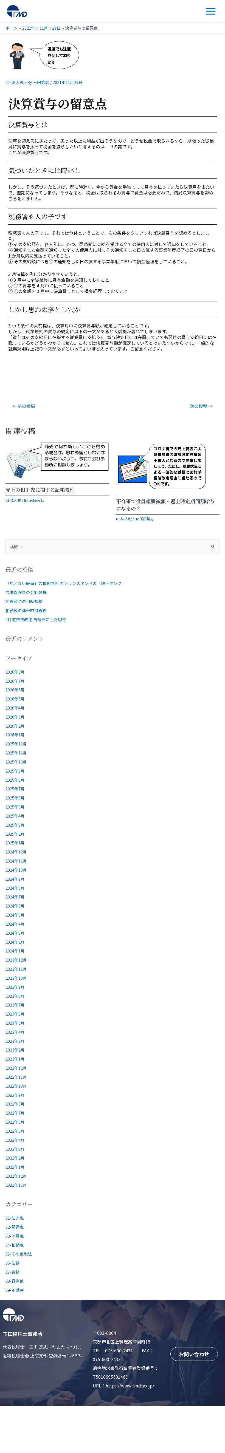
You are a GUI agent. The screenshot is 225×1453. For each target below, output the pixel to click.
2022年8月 (15, 1104)
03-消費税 (14, 1236)
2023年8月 (15, 996)
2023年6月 (15, 1014)
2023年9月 (15, 987)
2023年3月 (15, 1041)
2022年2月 (15, 1158)
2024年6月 (15, 906)
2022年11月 (16, 1077)
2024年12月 (16, 852)
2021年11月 (16, 1185)
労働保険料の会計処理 (26, 592)
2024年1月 (15, 951)
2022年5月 (15, 1131)
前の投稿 (23, 406)
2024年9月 (15, 879)
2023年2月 (15, 1050)
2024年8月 (15, 888)
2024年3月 (15, 933)
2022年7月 (15, 1113)
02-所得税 (14, 1227)
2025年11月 (16, 753)
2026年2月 (15, 726)
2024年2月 (15, 942)
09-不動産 (14, 1290)
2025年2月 (15, 834)
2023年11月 (16, 969)
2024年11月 (16, 861)
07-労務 (12, 1272)
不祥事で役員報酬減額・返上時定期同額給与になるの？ (165, 504)
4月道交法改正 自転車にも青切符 (35, 619)
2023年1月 (15, 1059)
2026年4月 (15, 708)
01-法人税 (14, 82)
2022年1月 (15, 1167)
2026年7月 (15, 681)
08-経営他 (14, 1281)
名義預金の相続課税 (24, 601)
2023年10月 (16, 978)
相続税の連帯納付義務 (26, 610)
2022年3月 (15, 1149)
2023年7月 (15, 1005)
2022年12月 (16, 1068)
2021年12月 (16, 1176)
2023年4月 (15, 1032)
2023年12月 (16, 960)
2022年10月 (16, 1086)
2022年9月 (15, 1095)
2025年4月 (15, 816)
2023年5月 (15, 1023)
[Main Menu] (211, 11)
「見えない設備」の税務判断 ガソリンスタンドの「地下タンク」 (65, 583)
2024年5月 (15, 915)
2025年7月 (15, 788)
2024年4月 (15, 924)
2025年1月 (15, 843)
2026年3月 (15, 717)
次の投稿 (201, 406)
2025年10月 (16, 762)
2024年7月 (15, 897)
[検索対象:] (112, 547)
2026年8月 (15, 672)
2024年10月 (16, 870)
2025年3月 (15, 825)
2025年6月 (15, 798)
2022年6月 (15, 1122)
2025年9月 (15, 771)
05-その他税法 (18, 1254)
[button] (194, 1354)
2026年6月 (15, 689)
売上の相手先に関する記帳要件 (40, 489)
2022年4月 (15, 1140)
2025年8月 (15, 780)
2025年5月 (15, 807)
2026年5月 (15, 699)
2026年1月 (15, 734)
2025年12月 (16, 744)
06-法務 (12, 1263)
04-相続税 (14, 1245)
